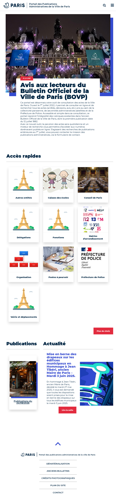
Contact (58, 492)
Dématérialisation (58, 463)
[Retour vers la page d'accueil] (14, 5)
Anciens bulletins (58, 471)
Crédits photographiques (58, 478)
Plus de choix (103, 331)
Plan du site (58, 485)
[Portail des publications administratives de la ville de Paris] (30, 454)
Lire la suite (67, 410)
